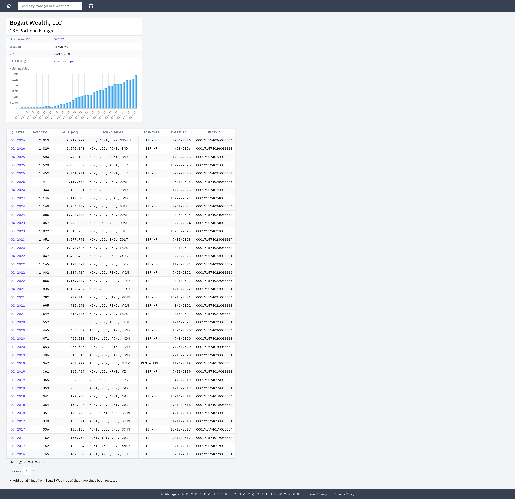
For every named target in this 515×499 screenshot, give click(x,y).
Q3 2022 (18, 264)
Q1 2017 (18, 446)
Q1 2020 (18, 347)
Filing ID (214, 132)
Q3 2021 (18, 297)
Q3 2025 (18, 165)
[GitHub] (91, 5)
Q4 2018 (18, 388)
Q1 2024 (18, 215)
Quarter (17, 132)
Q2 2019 (18, 371)
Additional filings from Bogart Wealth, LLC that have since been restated (65, 480)
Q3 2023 (18, 231)
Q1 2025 (18, 181)
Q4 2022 (18, 256)
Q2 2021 (18, 305)
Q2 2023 (18, 239)
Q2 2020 (18, 338)
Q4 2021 (18, 289)
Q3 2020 (18, 330)
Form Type (151, 132)
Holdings (40, 132)
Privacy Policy (344, 494)
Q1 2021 (18, 314)
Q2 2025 (18, 173)
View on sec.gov (64, 61)
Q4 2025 (18, 157)
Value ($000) (69, 132)
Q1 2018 (18, 413)
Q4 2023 (18, 223)
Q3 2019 (18, 363)
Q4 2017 (18, 421)
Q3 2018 (18, 396)
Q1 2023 (18, 248)
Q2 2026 (59, 39)
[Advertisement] (178, 46)
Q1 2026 (18, 148)
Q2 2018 (18, 405)
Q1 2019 (18, 380)
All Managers (170, 494)
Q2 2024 (18, 206)
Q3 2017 (18, 429)
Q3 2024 (18, 198)
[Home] (8, 5)
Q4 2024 (18, 190)
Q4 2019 (18, 355)
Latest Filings (317, 494)
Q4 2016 (18, 454)
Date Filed (178, 132)
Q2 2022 (18, 272)
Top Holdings (113, 132)
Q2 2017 (18, 438)
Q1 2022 (18, 281)
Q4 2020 (18, 322)
